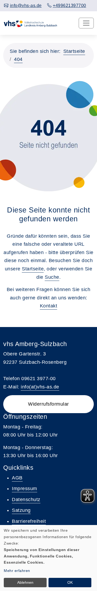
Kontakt (48, 306)
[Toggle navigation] (86, 23)
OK (70, 582)
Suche (52, 277)
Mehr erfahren (17, 570)
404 (18, 59)
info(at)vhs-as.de (40, 387)
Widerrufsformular (48, 404)
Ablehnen (25, 582)
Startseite (74, 51)
